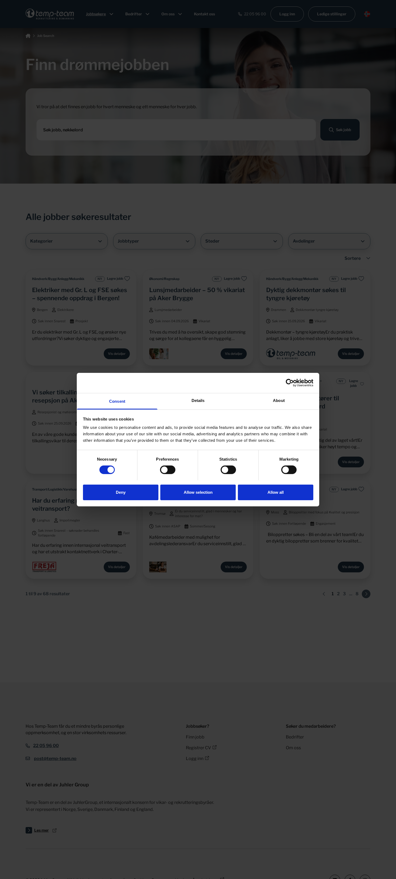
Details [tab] (198, 400)
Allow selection (198, 492)
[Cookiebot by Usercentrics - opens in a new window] (289, 383)
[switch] (167, 469)
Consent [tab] (117, 401)
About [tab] (279, 400)
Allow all (276, 492)
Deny (121, 492)
